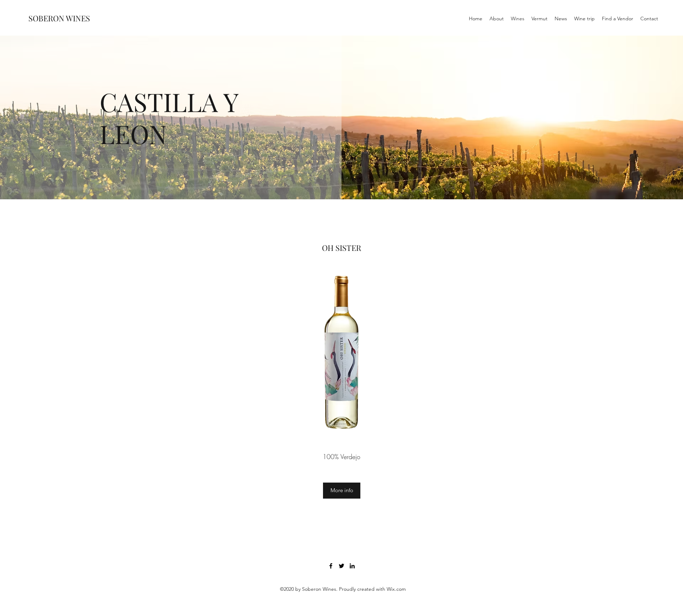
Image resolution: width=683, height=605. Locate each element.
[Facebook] (330, 565)
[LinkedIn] (352, 565)
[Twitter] (341, 565)
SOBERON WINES (59, 18)
